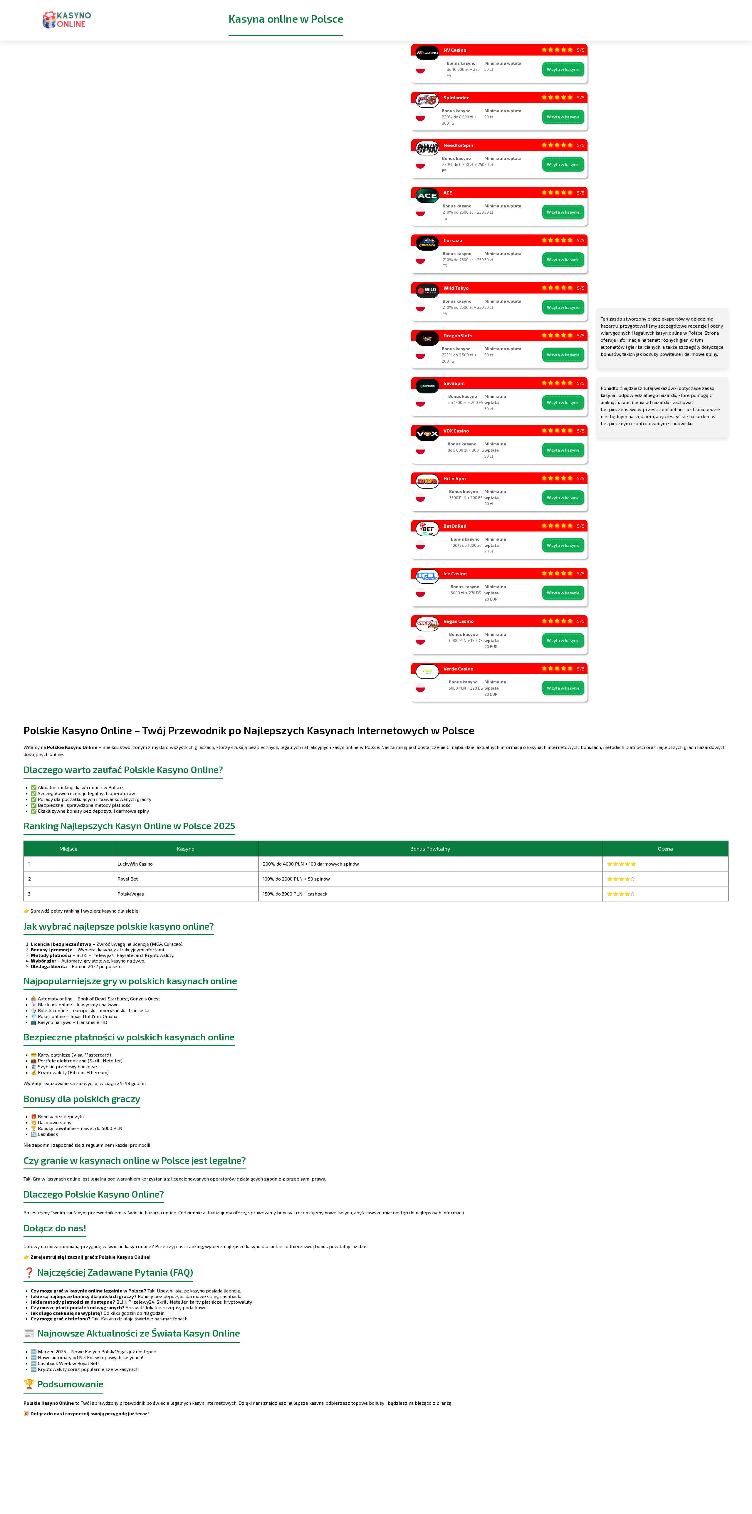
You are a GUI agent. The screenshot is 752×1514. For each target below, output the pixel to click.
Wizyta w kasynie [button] (563, 69)
